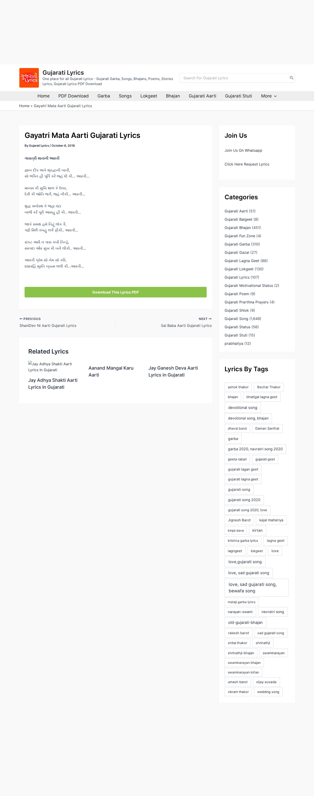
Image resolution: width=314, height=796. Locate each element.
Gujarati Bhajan (238, 227)
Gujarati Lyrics (63, 72)
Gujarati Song (236, 318)
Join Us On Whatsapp (243, 150)
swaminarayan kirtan (243, 672)
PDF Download (73, 96)
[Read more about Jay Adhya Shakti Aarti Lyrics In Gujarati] (55, 366)
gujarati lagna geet (243, 479)
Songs (125, 96)
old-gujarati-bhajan (245, 622)
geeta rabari (237, 459)
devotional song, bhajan (248, 418)
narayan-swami (240, 612)
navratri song (273, 612)
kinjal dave (236, 530)
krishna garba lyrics (243, 541)
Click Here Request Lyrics (247, 164)
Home (43, 96)
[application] (274, 96)
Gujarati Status (237, 327)
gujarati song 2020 (244, 500)
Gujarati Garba (237, 244)
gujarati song (239, 489)
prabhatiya (234, 343)
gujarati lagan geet (243, 469)
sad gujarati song (270, 633)
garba (233, 439)
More (266, 96)
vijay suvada (266, 682)
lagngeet (235, 551)
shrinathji (263, 643)
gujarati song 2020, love (247, 510)
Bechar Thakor (268, 387)
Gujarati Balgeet (238, 219)
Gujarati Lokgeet (239, 269)
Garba (103, 96)
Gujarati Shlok (237, 310)
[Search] (292, 78)
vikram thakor (238, 692)
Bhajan (173, 96)
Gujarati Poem (237, 293)
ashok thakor (238, 387)
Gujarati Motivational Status (249, 285)
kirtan (257, 530)
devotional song (242, 407)
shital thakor (237, 643)
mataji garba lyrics (241, 602)
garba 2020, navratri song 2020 (255, 449)
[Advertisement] (138, 32)
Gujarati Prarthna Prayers (246, 302)
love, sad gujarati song (248, 573)
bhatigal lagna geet (261, 397)
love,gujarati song (245, 561)
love (275, 551)
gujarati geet (265, 459)
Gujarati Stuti (238, 96)
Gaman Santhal (267, 428)
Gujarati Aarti (202, 96)
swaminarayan (274, 653)
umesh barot (238, 682)
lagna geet (275, 540)
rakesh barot (238, 633)
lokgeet (257, 551)
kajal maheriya (271, 520)
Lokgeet (148, 96)
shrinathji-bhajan (241, 653)
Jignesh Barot (239, 520)
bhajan (233, 397)
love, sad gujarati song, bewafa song (253, 588)
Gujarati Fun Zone (240, 236)
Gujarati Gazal (237, 252)
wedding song (268, 692)
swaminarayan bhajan (244, 663)
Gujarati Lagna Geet (242, 260)
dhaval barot (237, 428)
